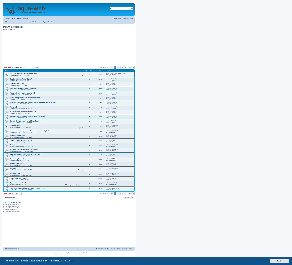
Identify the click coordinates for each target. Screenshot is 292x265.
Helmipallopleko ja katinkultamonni (22, 159)
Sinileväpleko (14, 107)
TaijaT (16, 179)
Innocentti (17, 175)
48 (72, 185)
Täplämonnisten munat (18, 178)
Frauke (113, 83)
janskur (17, 90)
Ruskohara (13, 145)
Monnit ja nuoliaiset (13, 27)
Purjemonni (18, 169)
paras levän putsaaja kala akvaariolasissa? (25, 98)
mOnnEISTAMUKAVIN (117, 73)
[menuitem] (14, 18)
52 (82, 185)
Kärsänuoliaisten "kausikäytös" (21, 79)
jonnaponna (18, 151)
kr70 (18, 142)
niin (16, 85)
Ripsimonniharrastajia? (18, 183)
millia (16, 75)
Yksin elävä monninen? (18, 84)
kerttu (16, 80)
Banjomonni (14, 168)
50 (77, 185)
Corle (18, 165)
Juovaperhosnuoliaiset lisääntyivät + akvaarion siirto (28, 188)
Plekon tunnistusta (16, 163)
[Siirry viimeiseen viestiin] (125, 73)
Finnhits (19, 137)
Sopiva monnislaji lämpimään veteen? (23, 74)
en (15, 118)
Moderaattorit (12, 29)
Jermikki (113, 149)
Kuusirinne (18, 189)
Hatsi (18, 127)
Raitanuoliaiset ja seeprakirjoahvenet (23, 112)
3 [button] (120, 67)
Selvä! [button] (279, 261)
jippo (18, 184)
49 (75, 185)
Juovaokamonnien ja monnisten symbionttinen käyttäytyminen (32, 131)
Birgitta (17, 160)
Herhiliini (17, 155)
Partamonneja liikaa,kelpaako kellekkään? (24, 149)
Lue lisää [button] (70, 261)
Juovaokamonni (15, 126)
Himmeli (17, 99)
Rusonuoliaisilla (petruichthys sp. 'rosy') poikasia (27, 116)
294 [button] (130, 67)
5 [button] (125, 67)
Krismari (17, 94)
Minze (16, 104)
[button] (111, 67)
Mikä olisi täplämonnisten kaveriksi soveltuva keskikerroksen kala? (33, 102)
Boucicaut (114, 125)
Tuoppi (113, 182)
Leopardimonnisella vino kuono (21, 140)
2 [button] (117, 67)
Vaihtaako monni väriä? (18, 135)
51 (79, 185)
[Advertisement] (69, 48)
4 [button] (122, 67)
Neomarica (18, 108)
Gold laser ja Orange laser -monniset (23, 88)
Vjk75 (18, 122)
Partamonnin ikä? (16, 173)
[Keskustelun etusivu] (25, 9)
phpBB (68, 253)
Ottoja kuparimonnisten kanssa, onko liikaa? (25, 154)
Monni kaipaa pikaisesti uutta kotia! (22, 93)
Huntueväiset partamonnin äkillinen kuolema (25, 121)
